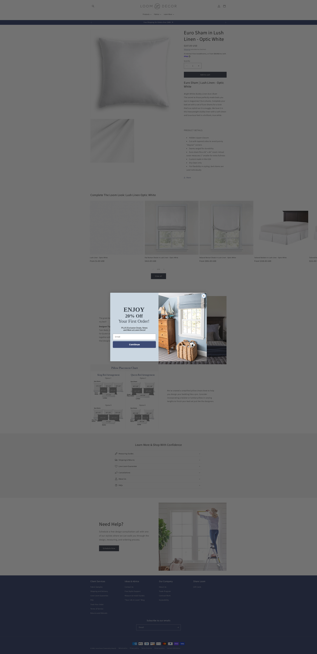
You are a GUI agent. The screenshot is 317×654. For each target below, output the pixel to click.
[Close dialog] (203, 296)
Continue (134, 344)
